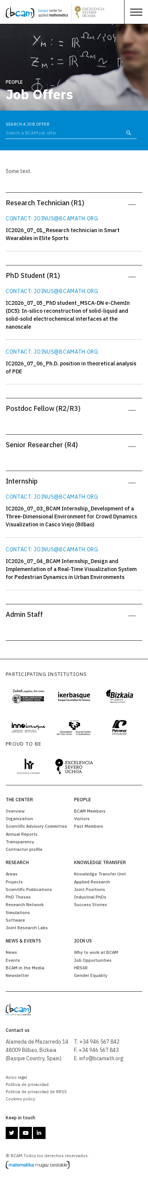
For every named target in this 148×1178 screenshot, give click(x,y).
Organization (19, 818)
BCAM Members (89, 811)
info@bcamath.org (101, 1058)
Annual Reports (22, 834)
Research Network (25, 904)
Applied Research (92, 882)
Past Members (88, 826)
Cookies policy (20, 1099)
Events (13, 960)
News (11, 952)
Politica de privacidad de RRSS (36, 1091)
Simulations (18, 912)
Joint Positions (89, 889)
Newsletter (17, 975)
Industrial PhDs (90, 897)
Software (15, 920)
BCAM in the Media (25, 967)
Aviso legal (16, 1077)
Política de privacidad (27, 1084)
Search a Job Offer (27, 124)
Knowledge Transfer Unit (100, 874)
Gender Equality (90, 975)
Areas (11, 874)
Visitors (82, 818)
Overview (15, 811)
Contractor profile (24, 849)
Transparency (20, 841)
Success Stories (90, 904)
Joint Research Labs (27, 927)
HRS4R (81, 967)
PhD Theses (18, 897)
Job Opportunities (93, 960)
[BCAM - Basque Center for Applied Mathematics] (37, 11)
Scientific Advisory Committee (36, 826)
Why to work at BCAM (96, 952)
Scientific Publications (29, 889)
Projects (14, 882)
